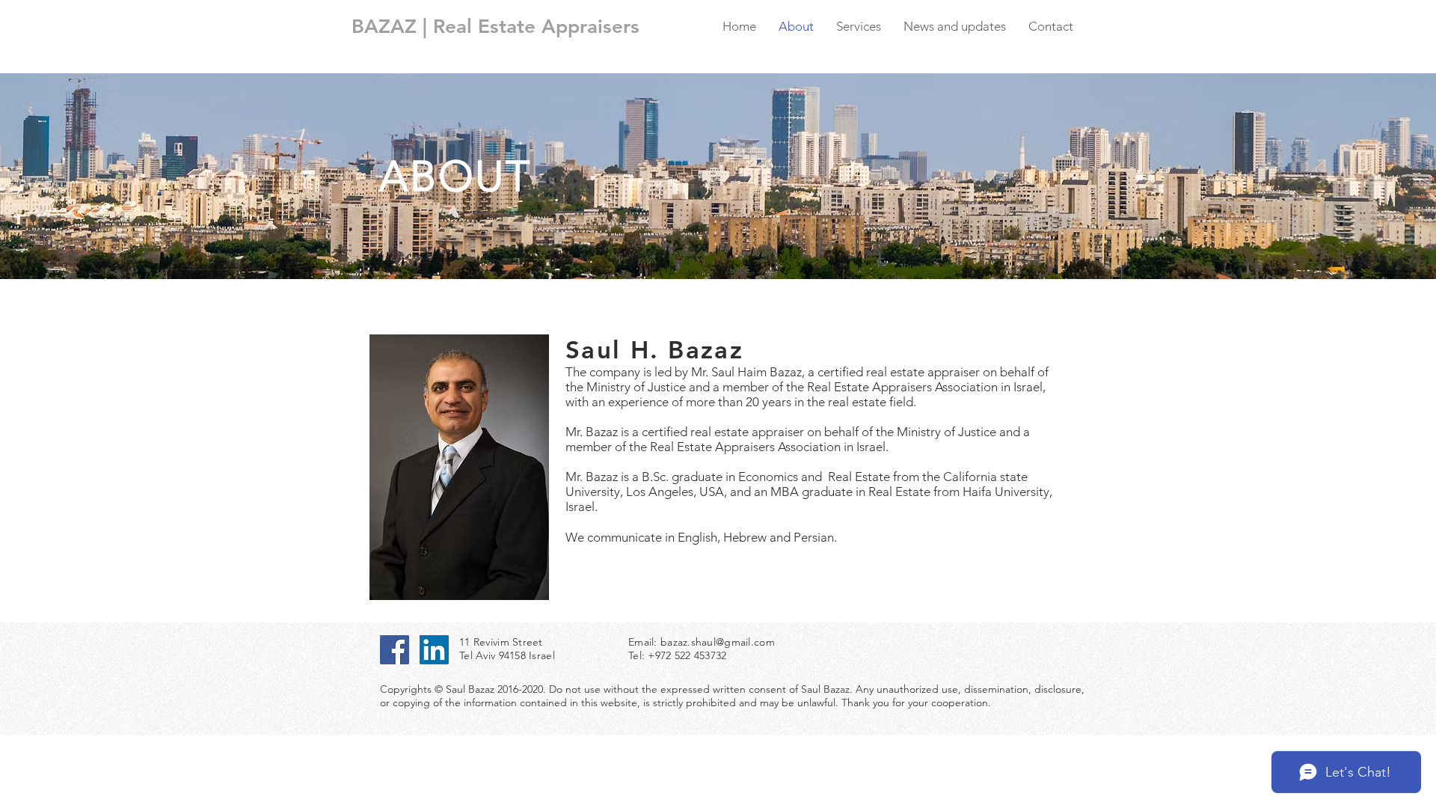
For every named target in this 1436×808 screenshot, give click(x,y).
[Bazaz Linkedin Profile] (434, 649)
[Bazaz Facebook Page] (394, 649)
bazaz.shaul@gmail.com (717, 642)
